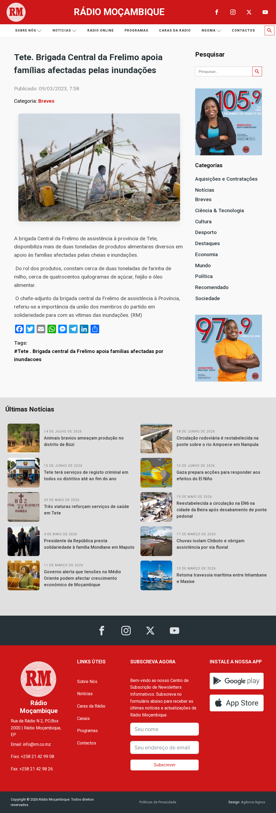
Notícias (62, 30)
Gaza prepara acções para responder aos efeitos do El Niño (218, 475)
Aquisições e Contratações (226, 179)
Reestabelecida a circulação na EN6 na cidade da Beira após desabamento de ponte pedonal (222, 510)
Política (204, 276)
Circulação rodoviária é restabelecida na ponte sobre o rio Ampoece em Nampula (217, 441)
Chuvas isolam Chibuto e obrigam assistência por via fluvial (210, 544)
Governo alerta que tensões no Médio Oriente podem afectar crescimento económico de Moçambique (82, 578)
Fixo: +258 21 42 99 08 (32, 756)
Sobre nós (25, 30)
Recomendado (212, 287)
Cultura (203, 221)
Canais (83, 718)
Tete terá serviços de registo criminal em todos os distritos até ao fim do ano (86, 475)
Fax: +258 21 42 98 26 (32, 768)
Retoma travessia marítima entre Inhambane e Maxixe (222, 578)
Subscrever (164, 765)
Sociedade (207, 298)
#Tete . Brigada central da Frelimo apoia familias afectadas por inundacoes (88, 355)
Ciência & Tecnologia (219, 210)
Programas (136, 30)
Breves (46, 101)
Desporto (206, 232)
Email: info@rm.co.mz (31, 744)
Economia (206, 254)
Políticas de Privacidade (157, 802)
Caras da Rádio (175, 30)
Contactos (243, 30)
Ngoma (209, 30)
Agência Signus (252, 802)
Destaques (207, 243)
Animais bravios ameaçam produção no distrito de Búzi (84, 441)
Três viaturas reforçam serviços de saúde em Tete (86, 510)
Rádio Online (100, 30)
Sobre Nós (87, 681)
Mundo (203, 265)
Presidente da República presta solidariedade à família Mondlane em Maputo (89, 544)
